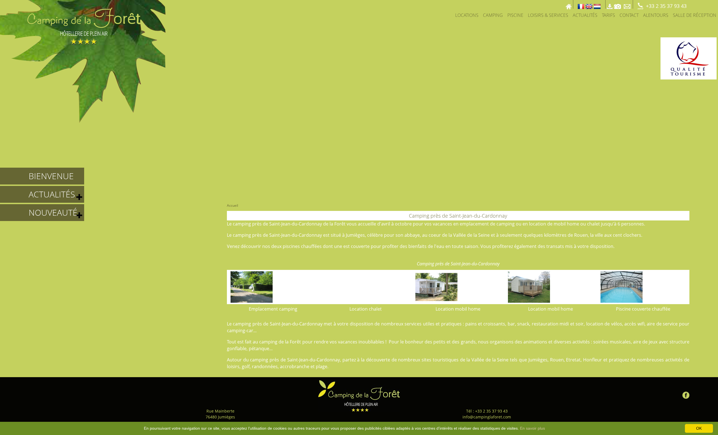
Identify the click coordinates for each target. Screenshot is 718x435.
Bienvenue (51, 176)
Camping (493, 15)
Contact (629, 15)
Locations (466, 15)
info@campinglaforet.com (486, 417)
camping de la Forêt (280, 342)
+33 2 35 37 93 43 (666, 6)
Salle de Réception (694, 15)
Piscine (515, 15)
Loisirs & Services (548, 15)
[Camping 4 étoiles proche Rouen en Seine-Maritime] (82, 61)
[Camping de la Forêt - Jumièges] (359, 396)
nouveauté (53, 212)
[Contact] (627, 4)
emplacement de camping (487, 224)
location (537, 224)
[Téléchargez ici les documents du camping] (610, 4)
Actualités (585, 15)
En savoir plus (532, 428)
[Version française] (581, 4)
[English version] (589, 4)
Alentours (655, 15)
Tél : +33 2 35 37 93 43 (487, 411)
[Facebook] (685, 393)
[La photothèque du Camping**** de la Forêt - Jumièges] (617, 4)
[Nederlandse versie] (597, 4)
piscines (291, 246)
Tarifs (608, 15)
